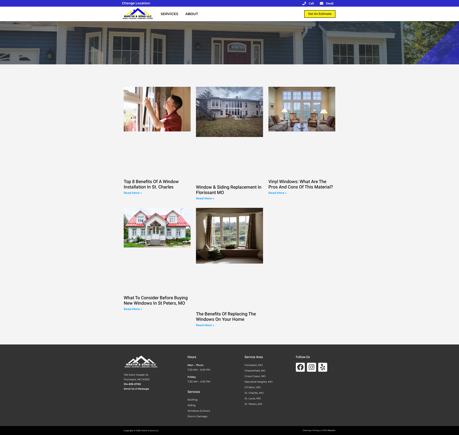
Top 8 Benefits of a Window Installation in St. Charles (151, 184)
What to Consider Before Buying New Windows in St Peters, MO (156, 301)
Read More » (133, 193)
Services (169, 14)
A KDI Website (328, 430)
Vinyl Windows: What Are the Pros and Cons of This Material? (300, 184)
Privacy (316, 430)
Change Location (136, 3)
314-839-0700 (132, 384)
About (191, 14)
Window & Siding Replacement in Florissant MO (228, 190)
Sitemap (307, 430)
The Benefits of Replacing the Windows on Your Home (226, 317)
